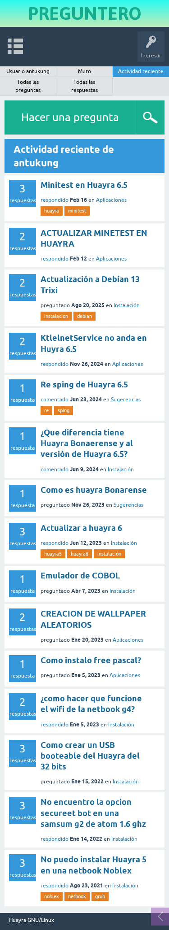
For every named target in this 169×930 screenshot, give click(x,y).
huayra (51, 210)
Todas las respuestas (84, 86)
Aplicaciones (111, 200)
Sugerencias (126, 399)
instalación (109, 553)
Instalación (127, 305)
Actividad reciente (141, 71)
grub (100, 896)
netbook (77, 896)
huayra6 (79, 553)
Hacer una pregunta (70, 117)
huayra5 (53, 553)
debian (84, 316)
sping (63, 410)
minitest (77, 210)
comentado (55, 399)
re (46, 410)
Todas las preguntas (28, 86)
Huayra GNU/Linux (31, 920)
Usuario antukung (28, 71)
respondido (55, 200)
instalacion (56, 316)
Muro (84, 71)
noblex (51, 896)
